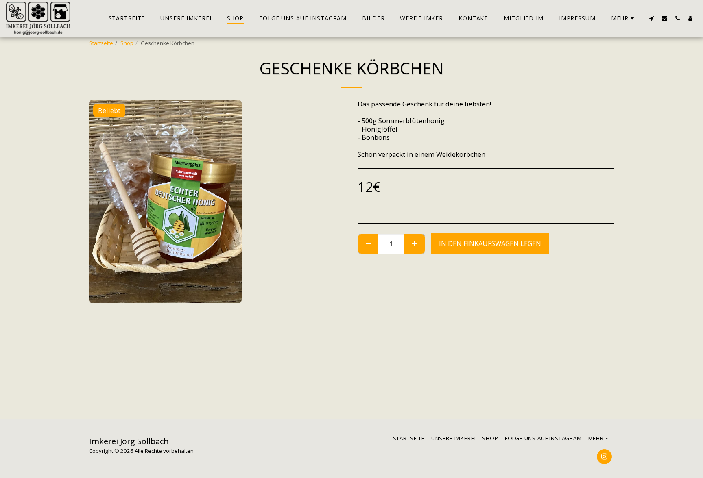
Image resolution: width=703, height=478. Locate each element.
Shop (126, 43)
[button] (651, 18)
